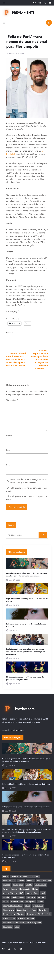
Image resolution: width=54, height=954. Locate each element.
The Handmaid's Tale (26, 918)
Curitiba (29, 884)
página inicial (38, 905)
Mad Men (41, 897)
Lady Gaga (31, 897)
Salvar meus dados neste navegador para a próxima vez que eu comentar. (28, 481)
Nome (10, 435)
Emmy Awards (40, 884)
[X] (45, 3)
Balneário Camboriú (19, 876)
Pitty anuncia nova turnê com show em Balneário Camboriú (26, 625)
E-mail (9, 450)
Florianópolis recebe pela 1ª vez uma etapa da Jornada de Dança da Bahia (25, 678)
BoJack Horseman (44, 880)
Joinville (6, 897)
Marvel (5, 901)
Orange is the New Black (12, 905)
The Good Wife (9, 918)
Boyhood (6, 884)
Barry (31, 876)
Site (8, 464)
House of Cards (32, 893)
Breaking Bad (18, 884)
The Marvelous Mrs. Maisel (13, 922)
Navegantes (30, 901)
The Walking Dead (33, 922)
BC (37, 876)
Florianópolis (24, 889)
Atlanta (5, 876)
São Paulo (32, 910)
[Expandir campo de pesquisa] (49, 23)
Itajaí (43, 893)
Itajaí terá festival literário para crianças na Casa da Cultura (27, 599)
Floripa (35, 889)
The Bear (20, 914)
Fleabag (13, 889)
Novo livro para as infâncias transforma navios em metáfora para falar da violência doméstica (26, 574)
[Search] (43, 535)
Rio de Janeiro (8, 910)
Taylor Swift (43, 910)
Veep (17, 926)
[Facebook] (34, 3)
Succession (21, 910)
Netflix (40, 901)
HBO (21, 893)
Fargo (5, 889)
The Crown (31, 914)
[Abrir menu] (3, 2)
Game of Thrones (10, 893)
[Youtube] (50, 3)
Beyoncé (21, 880)
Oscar (27, 905)
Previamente (23, 12)
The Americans (9, 914)
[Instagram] (39, 3)
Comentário (12, 399)
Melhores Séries (17, 901)
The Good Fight (44, 914)
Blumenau (30, 880)
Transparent (7, 926)
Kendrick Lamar (18, 897)
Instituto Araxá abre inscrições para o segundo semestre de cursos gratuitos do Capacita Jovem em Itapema (25, 652)
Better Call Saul (9, 880)
